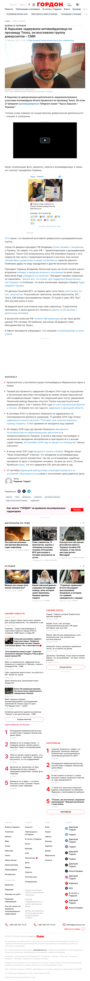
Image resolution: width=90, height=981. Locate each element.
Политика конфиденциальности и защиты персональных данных (33, 902)
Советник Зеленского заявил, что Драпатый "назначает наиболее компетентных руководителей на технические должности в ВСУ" (65, 752)
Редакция (9, 889)
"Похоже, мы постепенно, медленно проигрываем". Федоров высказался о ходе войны (68, 802)
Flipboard (73, 883)
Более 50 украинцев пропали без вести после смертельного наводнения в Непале (28, 691)
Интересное (10, 874)
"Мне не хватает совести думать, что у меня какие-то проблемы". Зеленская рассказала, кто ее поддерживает (26, 757)
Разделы (28, 822)
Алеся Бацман (76, 871)
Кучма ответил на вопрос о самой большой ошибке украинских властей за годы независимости (67, 777)
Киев (47, 827)
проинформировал (28, 103)
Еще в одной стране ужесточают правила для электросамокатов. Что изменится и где (24, 621)
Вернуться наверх (72, 929)
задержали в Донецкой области (66, 408)
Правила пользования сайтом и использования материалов (34, 892)
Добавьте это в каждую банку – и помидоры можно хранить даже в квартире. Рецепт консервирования (25, 745)
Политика (9, 832)
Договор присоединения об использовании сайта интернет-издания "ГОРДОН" (34, 914)
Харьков (9, 497)
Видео (28, 867)
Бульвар (77, 9)
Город (47, 822)
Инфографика (11, 869)
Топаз (17, 497)
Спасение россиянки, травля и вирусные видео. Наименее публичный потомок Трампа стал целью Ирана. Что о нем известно (23, 642)
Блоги (67, 9)
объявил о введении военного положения (40, 272)
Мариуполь (50, 855)
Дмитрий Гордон (73, 828)
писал (21, 464)
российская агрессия (52, 497)
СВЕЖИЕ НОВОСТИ (15, 613)
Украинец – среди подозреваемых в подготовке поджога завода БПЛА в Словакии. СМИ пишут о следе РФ (20, 630)
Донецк (48, 841)
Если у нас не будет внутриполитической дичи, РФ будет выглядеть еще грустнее (62, 625)
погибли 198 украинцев (46, 318)
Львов (47, 832)
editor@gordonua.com (75, 925)
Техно (7, 855)
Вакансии (9, 885)
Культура (9, 851)
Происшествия (11, 865)
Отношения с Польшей (71, 14)
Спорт (7, 846)
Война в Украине (19, 21)
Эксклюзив (30, 858)
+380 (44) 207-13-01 (17, 925)
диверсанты (26, 497)
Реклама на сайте (12, 894)
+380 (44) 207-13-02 (46, 925)
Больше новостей (24, 719)
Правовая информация (10, 900)
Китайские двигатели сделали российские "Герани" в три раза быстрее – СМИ (23, 713)
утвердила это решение (36, 275)
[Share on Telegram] (29, 491)
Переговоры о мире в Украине (44, 14)
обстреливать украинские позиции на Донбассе (31, 260)
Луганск (48, 860)
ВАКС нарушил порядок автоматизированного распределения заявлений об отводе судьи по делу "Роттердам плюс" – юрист (21, 702)
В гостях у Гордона (52, 9)
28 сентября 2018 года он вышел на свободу (48, 442)
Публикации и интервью (28, 9)
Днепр (48, 851)
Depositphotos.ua (40, 950)
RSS (71, 888)
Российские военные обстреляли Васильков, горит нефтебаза (16, 544)
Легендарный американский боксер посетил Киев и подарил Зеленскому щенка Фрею (67, 765)
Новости (9, 9)
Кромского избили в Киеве (48, 451)
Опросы (28, 872)
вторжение (38, 497)
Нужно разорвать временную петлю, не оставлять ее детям (63, 647)
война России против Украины (16, 500)
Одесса (48, 836)
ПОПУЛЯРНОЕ (53, 743)
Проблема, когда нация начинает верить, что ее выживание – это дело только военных (65, 657)
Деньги (8, 836)
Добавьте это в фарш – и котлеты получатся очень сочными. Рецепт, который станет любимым (25, 783)
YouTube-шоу (31, 877)
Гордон (7, 21)
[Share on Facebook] (19, 491)
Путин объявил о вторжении (68, 247)
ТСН (7, 238)
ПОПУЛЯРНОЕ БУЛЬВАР (17, 725)
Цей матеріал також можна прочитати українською (51, 40)
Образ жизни (10, 860)
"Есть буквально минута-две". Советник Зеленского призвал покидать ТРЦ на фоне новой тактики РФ (24, 653)
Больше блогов (65, 667)
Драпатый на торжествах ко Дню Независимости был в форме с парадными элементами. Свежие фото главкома (26, 770)
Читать (77, 509)
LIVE (27, 853)
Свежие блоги (54, 610)
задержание (35, 500)
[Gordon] (50, 5)
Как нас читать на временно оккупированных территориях (13, 910)
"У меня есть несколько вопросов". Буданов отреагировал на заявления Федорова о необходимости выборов (68, 789)
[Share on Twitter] (24, 491)
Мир (7, 841)
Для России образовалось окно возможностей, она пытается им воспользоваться (63, 637)
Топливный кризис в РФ (17, 14)
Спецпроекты (31, 881)
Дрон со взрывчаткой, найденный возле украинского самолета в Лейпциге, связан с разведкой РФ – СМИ (24, 664)
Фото (27, 863)
